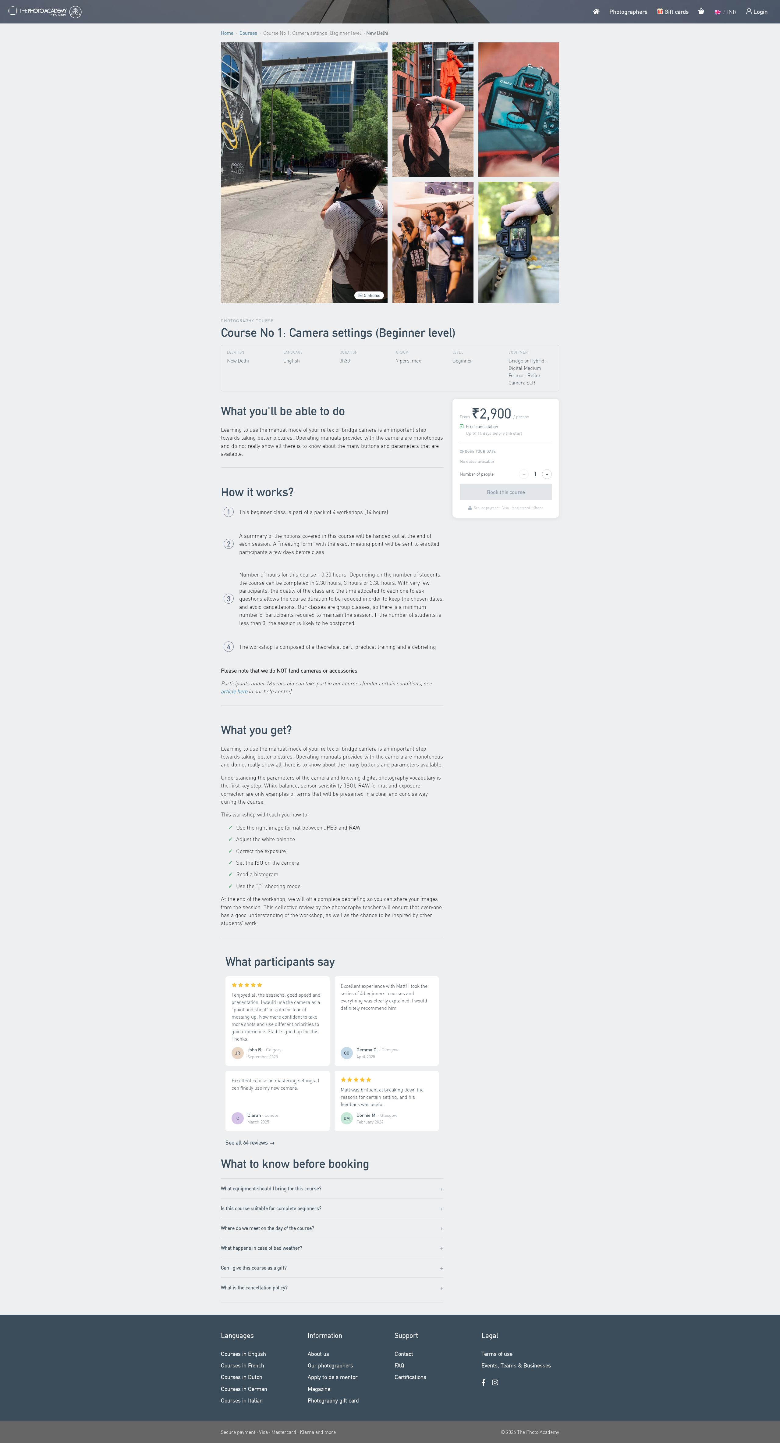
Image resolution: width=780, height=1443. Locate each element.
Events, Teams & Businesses (516, 1365)
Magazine (319, 1388)
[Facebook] (483, 1382)
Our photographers (330, 1365)
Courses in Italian (242, 1400)
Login (760, 11)
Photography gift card (333, 1400)
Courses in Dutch (241, 1376)
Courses (248, 33)
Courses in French (242, 1365)
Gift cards (676, 11)
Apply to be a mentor (332, 1376)
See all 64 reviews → (250, 1142)
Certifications (410, 1376)
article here (234, 691)
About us (318, 1353)
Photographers (628, 11)
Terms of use (496, 1353)
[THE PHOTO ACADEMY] (44, 11)
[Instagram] (495, 1382)
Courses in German (244, 1388)
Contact (404, 1353)
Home (227, 33)
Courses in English (243, 1353)
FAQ (399, 1365)
